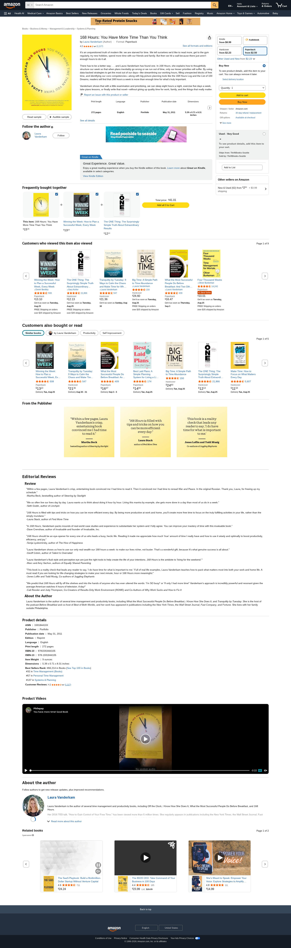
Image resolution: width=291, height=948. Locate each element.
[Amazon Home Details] (234, 13)
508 (52, 381)
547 (84, 381)
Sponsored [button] (26, 835)
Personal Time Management (48, 675)
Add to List (229, 167)
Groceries (106, 13)
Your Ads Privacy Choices (182, 938)
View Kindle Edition (93, 176)
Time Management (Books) (47, 671)
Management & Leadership (62, 29)
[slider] (139, 770)
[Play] (25, 770)
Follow (61, 135)
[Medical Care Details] (43, 13)
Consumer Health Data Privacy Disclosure (149, 938)
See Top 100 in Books (78, 668)
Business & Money (38, 29)
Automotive (263, 13)
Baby (275, 13)
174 (149, 381)
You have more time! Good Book (51, 711)
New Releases (89, 13)
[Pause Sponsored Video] (98, 865)
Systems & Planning (86, 29)
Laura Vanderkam (92, 41)
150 (182, 378)
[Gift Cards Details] (172, 13)
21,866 (216, 381)
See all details (87, 120)
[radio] (229, 40)
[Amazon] (12, 5)
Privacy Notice (120, 938)
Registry (199, 13)
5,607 (248, 381)
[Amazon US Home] (114, 929)
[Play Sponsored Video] (145, 858)
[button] (7, 13)
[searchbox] (122, 5)
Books (153, 13)
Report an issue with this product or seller (106, 94)
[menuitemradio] (260, 770)
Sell (178, 13)
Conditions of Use (103, 938)
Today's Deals (139, 13)
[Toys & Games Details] (254, 13)
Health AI (19, 13)
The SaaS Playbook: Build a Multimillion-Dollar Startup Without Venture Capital (79, 880)
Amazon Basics (54, 13)
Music (210, 13)
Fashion (187, 13)
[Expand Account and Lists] (257, 6)
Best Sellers (72, 13)
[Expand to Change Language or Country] (232, 6)
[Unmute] (265, 771)
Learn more (173, 168)
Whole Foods (122, 13)
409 (117, 381)
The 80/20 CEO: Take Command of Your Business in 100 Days (153, 880)
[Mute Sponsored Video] (98, 871)
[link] (81, 205)
